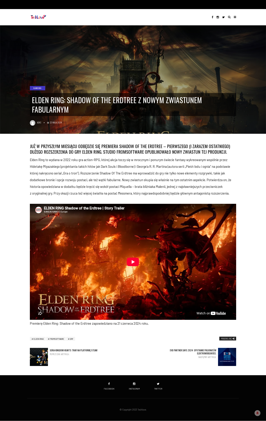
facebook (109, 389)
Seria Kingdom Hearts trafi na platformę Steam (73, 352)
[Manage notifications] (257, 413)
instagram (134, 389)
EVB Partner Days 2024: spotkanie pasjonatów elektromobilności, (193, 354)
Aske (39, 122)
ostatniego (219, 146)
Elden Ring (38, 339)
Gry (71, 339)
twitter (158, 389)
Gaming (37, 88)
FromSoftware (57, 339)
